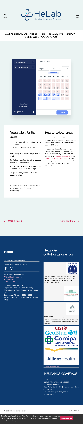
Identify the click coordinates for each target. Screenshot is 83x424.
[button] (40, 95)
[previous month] (64, 68)
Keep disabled (77, 417)
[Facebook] (5, 268)
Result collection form (54, 158)
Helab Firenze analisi (18, 411)
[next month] (67, 68)
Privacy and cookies (51, 366)
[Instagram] (11, 268)
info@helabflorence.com (15, 277)
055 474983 (9, 279)
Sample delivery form (63, 156)
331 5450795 (10, 282)
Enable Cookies (66, 418)
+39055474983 (24, 106)
